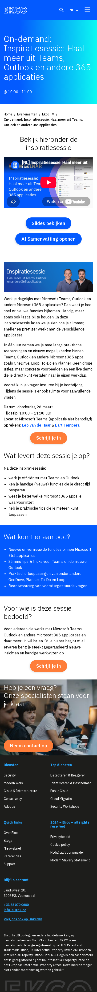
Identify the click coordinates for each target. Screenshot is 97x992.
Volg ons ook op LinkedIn (23, 919)
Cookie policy (60, 844)
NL (72, 10)
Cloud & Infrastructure (20, 791)
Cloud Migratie (61, 799)
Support (10, 864)
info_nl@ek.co (15, 910)
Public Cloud (59, 791)
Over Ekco (11, 833)
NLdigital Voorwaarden (67, 852)
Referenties (12, 856)
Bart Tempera (67, 425)
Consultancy (13, 799)
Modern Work (13, 783)
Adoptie (10, 806)
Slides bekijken (48, 223)
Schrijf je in (48, 438)
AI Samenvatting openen (48, 239)
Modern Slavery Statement (70, 860)
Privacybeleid (60, 836)
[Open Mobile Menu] (87, 10)
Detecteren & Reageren (67, 775)
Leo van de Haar (36, 425)
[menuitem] (73, 10)
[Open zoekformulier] (61, 10)
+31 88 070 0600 (16, 905)
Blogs (8, 840)
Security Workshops (64, 806)
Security (10, 775)
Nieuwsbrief (12, 848)
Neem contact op (28, 745)
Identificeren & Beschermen (70, 783)
